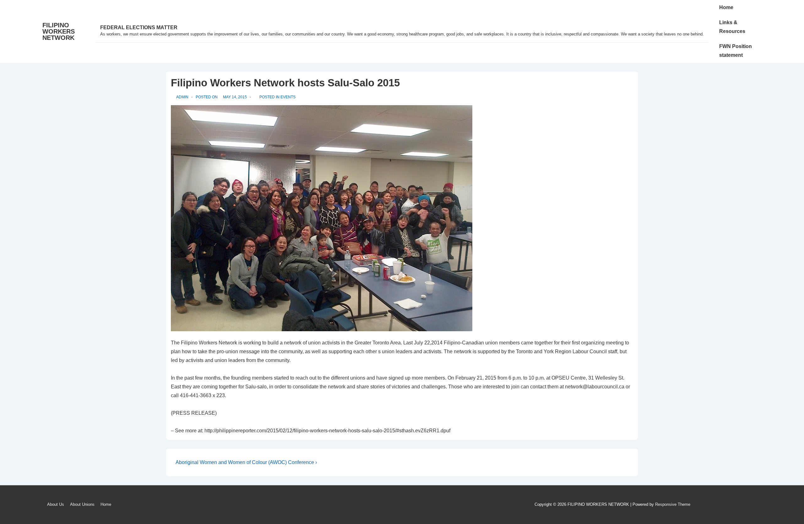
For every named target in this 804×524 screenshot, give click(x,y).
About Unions (82, 504)
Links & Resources (732, 27)
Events (288, 97)
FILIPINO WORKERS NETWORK (58, 31)
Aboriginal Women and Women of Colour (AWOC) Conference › (246, 462)
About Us (55, 504)
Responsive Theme (672, 504)
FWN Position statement (735, 51)
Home (726, 7)
